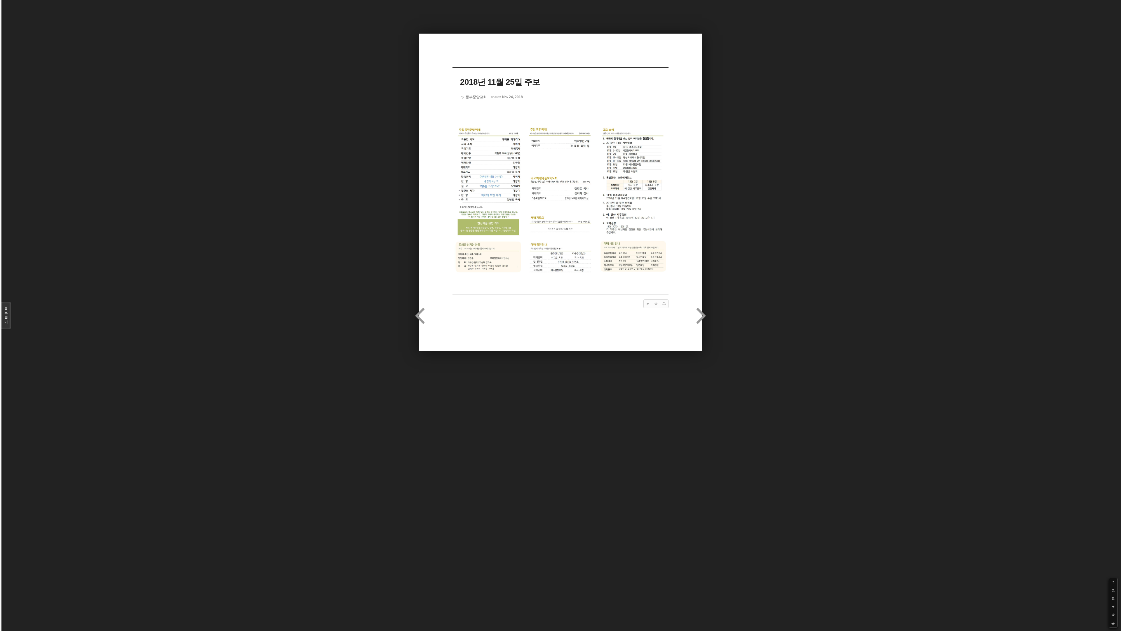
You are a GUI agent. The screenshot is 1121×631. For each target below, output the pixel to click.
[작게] (1113, 598)
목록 (6, 315)
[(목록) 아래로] (1113, 615)
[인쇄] (1113, 623)
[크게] (1113, 590)
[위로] (1113, 607)
